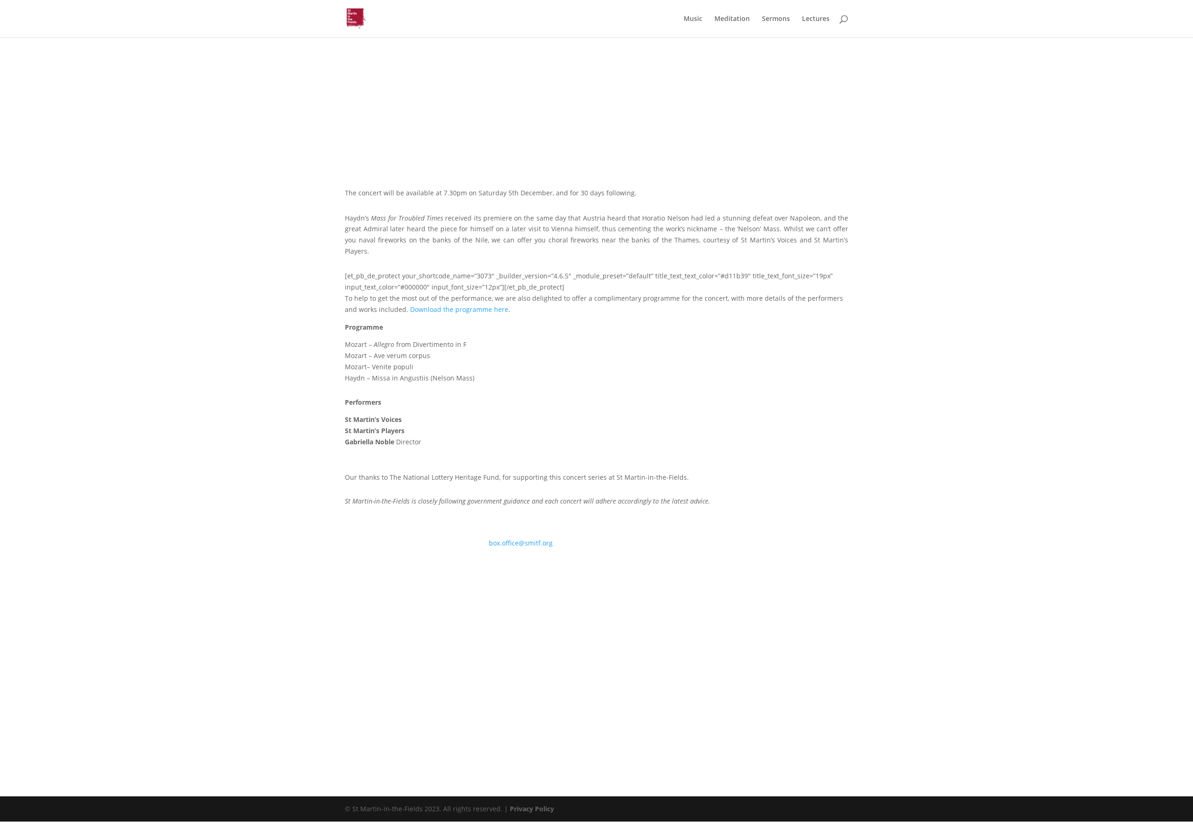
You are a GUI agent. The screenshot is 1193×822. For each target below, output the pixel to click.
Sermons (776, 19)
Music (693, 19)
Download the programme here (459, 309)
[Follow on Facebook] (352, 569)
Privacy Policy (532, 808)
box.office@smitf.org (521, 543)
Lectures (816, 19)
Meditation (732, 19)
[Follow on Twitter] (389, 569)
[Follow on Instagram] (370, 569)
